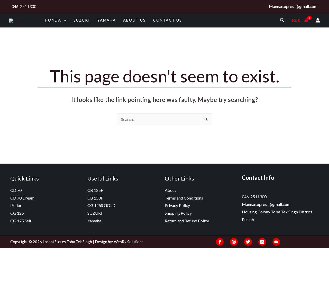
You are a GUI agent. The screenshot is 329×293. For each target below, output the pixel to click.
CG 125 (17, 213)
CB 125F (95, 190)
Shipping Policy (178, 213)
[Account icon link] (317, 20)
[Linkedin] (262, 242)
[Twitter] (248, 242)
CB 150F (95, 197)
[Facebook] (220, 242)
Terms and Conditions (184, 197)
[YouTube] (276, 242)
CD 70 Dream (22, 197)
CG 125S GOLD (101, 205)
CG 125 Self (20, 220)
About (170, 190)
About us (134, 20)
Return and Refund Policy (187, 220)
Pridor (16, 205)
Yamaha (106, 20)
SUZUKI (82, 20)
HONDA (53, 20)
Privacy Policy (177, 205)
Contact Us (167, 20)
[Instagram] (234, 242)
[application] (63, 20)
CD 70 (16, 190)
